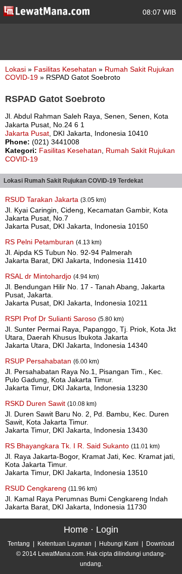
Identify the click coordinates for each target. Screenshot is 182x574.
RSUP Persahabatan (39, 361)
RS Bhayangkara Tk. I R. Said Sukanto (68, 446)
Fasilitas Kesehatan (66, 69)
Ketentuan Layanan (64, 543)
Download (160, 543)
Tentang (19, 543)
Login (107, 530)
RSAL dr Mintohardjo (39, 276)
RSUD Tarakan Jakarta (42, 199)
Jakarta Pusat (27, 133)
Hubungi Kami (119, 543)
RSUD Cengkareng (36, 488)
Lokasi (15, 69)
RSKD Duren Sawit (36, 403)
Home (76, 530)
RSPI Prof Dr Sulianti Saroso (51, 319)
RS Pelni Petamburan (40, 242)
